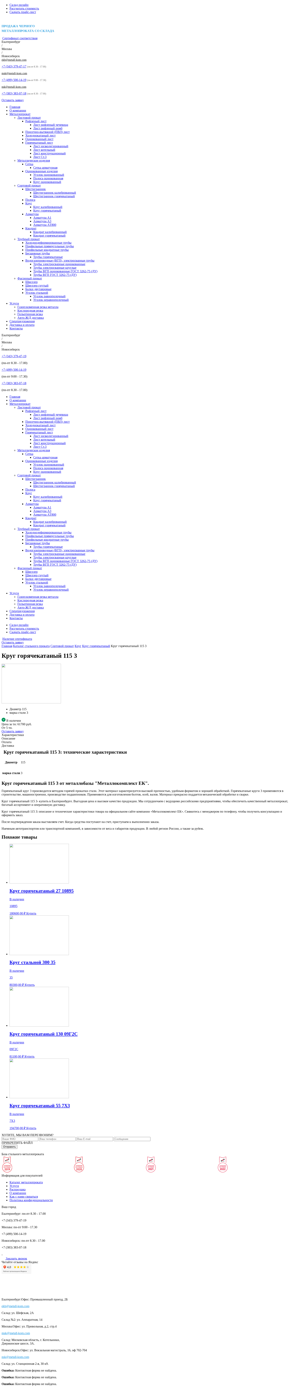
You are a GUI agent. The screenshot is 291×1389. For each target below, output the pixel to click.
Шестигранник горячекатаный (54, 196)
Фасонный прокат (29, 278)
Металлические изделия (33, 160)
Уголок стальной (36, 292)
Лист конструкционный (49, 153)
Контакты (16, 328)
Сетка (29, 164)
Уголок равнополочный (49, 296)
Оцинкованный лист (39, 139)
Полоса (30, 199)
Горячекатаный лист (39, 142)
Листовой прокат (29, 117)
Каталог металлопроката (26, 1182)
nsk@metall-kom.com (14, 86)
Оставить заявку (13, 100)
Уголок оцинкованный (48, 174)
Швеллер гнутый (36, 285)
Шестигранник (35, 189)
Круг (28, 203)
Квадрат (30, 228)
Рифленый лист (36, 121)
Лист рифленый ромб (47, 128)
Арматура (32, 214)
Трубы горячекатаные (48, 257)
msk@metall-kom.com (14, 73)
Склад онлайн (19, 5)
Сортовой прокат (29, 185)
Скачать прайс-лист (23, 12)
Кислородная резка (30, 310)
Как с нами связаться (24, 1196)
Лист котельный (44, 149)
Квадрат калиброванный (50, 232)
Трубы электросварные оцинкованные (59, 264)
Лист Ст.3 (40, 157)
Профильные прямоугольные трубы (49, 246)
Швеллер (31, 282)
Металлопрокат (20, 114)
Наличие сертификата (17, 639)
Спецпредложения (22, 321)
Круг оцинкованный (47, 182)
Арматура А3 (42, 221)
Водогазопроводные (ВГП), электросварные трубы (59, 260)
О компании (18, 110)
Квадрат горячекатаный (49, 235)
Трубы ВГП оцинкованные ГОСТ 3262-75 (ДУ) (65, 271)
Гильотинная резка (30, 314)
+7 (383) (14, 93)
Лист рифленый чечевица (50, 124)
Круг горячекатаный (47, 210)
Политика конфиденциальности (31, 1200)
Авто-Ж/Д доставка (30, 317)
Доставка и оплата (22, 325)
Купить (31, 913)
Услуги (14, 303)
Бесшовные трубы (37, 253)
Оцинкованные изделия (41, 171)
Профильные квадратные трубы (47, 249)
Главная (15, 107)
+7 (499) (14, 80)
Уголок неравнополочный (51, 299)
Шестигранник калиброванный (54, 192)
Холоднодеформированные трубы (48, 242)
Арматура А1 (42, 217)
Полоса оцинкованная (48, 178)
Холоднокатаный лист (40, 135)
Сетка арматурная (45, 167)
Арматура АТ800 (44, 224)
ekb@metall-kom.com (14, 59)
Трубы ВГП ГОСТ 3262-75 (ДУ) (55, 274)
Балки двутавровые (38, 289)
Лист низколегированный (50, 146)
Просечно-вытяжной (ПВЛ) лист (47, 132)
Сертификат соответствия (19, 38)
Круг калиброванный (47, 207)
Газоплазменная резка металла (37, 307)
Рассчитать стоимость (24, 8)
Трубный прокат (28, 239)
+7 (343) (14, 66)
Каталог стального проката (31, 646)
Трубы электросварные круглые (54, 267)
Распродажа (18, 1189)
